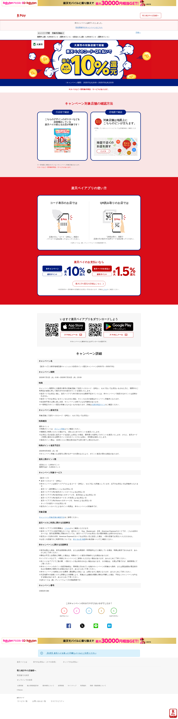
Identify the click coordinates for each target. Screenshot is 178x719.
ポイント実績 (59, 429)
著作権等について (48, 685)
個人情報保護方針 (33, 685)
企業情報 (20, 685)
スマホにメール (71, 335)
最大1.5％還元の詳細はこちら (88, 284)
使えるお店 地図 (79, 539)
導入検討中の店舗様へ (150, 16)
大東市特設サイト (98, 405)
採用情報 (61, 685)
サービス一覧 (22, 701)
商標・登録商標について (98, 685)
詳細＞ (138, 32)
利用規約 (83, 685)
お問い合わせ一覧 (39, 701)
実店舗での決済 (23, 675)
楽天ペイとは (22, 662)
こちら (105, 289)
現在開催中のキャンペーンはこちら (89, 27)
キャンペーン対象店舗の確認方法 (52, 517)
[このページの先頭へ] (174, 705)
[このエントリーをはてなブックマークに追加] (109, 626)
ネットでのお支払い (70, 662)
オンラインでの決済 (24, 680)
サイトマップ (72, 685)
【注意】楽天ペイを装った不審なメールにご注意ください (71, 653)
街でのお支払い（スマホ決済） (45, 662)
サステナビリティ (57, 701)
